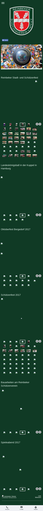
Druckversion (7, 496)
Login (39, 495)
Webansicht (38, 497)
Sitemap (14, 496)
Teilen (6, 40)
